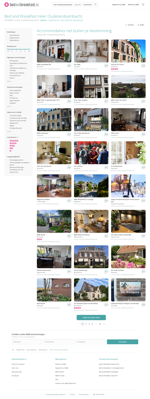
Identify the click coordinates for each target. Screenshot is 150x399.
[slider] (8, 49)
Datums (78, 5)
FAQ (56, 379)
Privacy (72, 394)
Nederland (77, 20)
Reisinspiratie (17, 372)
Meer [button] (9, 81)
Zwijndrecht (54, 20)
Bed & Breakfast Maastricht (109, 364)
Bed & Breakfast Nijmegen (108, 372)
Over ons (15, 368)
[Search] (95, 4)
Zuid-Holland (66, 20)
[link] (22, 4)
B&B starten (59, 372)
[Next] (68, 51)
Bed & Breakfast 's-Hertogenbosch (111, 368)
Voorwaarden (84, 394)
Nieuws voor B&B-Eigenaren (65, 383)
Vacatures (15, 376)
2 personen (87, 5)
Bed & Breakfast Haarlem (108, 376)
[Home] (13, 350)
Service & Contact (18, 364)
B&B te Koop (59, 376)
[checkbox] (8, 35)
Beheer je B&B (60, 364)
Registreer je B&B (61, 368)
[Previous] (40, 51)
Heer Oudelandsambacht (62, 5)
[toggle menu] (143, 5)
